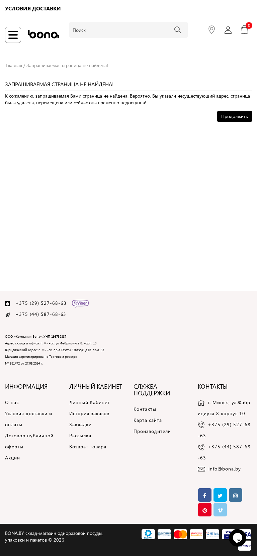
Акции (12, 457)
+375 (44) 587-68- (38, 314)
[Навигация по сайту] (13, 35)
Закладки (80, 424)
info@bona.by (224, 468)
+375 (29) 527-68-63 (41, 303)
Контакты (145, 409)
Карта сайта (148, 420)
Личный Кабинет (89, 402)
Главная (14, 65)
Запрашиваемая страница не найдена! (67, 65)
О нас (12, 402)
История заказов (89, 413)
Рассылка (80, 435)
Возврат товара (87, 446)
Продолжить (234, 116)
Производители (152, 431)
